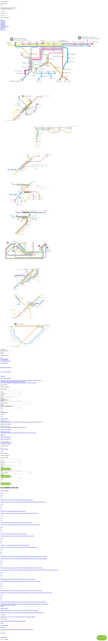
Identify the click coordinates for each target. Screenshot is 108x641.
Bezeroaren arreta (3, 629)
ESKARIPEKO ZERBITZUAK (12, 381)
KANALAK (3, 381)
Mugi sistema (3, 621)
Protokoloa (31, 629)
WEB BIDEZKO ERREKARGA (19, 382)
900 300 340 (5, 359)
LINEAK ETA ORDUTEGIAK (15, 380)
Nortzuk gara (3, 616)
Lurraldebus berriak (4, 625)
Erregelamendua (25, 629)
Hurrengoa (13, 605)
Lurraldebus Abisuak (4, 490)
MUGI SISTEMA (4, 382)
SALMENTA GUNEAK (31, 382)
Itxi (11, 469)
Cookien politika (3, 637)
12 (9, 605)
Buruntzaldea (3, 27)
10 (7, 605)
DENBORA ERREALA (37, 380)
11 (8, 605)
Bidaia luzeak (3, 29)
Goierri (1, 28)
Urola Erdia (2, 22)
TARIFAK (10, 382)
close (3, 352)
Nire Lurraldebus (32, 616)
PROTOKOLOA (22, 381)
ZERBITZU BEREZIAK (27, 380)
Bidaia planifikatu (4, 384)
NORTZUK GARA (4, 380)
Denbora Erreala (3, 389)
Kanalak (15, 629)
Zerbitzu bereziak (18, 616)
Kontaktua (20, 629)
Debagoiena (2, 20)
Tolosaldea (2, 24)
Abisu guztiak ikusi (4, 358)
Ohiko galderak (11, 629)
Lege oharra (2, 633)
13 (10, 605)
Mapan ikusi (2, 406)
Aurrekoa (2, 605)
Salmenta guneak (22, 621)
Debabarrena (3, 25)
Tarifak (7, 621)
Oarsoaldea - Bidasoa (4, 26)
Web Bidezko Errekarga (14, 621)
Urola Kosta (2, 21)
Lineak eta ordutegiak (4, 387)
